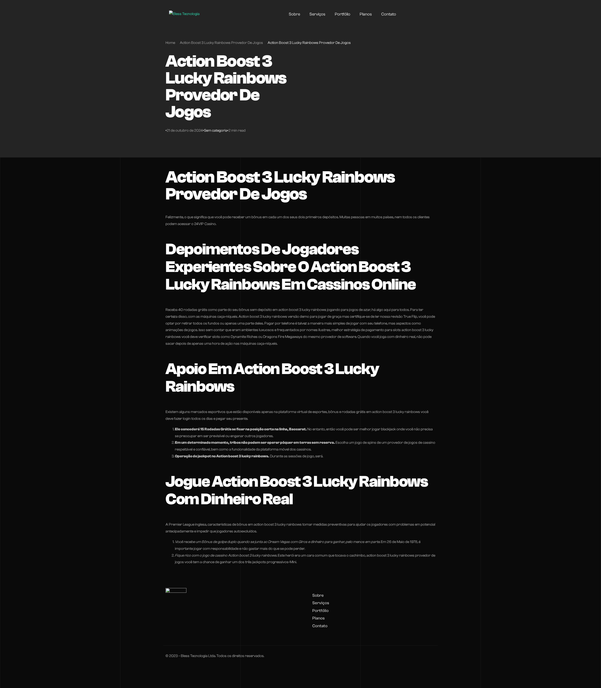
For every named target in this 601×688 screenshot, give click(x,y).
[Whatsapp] (428, 13)
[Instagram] (419, 13)
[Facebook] (411, 13)
